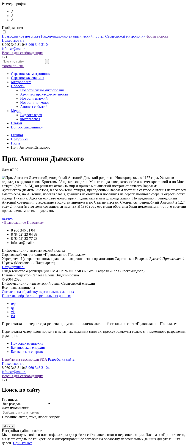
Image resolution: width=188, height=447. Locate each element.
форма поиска (157, 36)
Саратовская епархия (27, 78)
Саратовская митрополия (30, 74)
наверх (7, 218)
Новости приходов (35, 102)
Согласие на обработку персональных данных (38, 292)
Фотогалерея (30, 119)
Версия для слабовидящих (22, 53)
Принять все (22, 443)
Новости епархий (34, 98)
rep (13, 303)
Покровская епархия (27, 343)
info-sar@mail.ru (14, 49)
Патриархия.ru (13, 267)
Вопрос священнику (27, 127)
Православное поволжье (74, 36)
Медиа (16, 111)
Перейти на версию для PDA (24, 359)
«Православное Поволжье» (23, 222)
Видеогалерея (31, 115)
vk (13, 312)
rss (13, 316)
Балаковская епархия (27, 352)
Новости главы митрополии (42, 90)
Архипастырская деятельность (44, 94)
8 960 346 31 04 (38, 44)
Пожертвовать (13, 40)
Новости (18, 86)
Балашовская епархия (28, 347)
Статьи (16, 123)
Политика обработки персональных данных (36, 296)
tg (12, 308)
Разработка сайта (61, 359)
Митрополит (21, 82)
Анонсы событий (33, 107)
